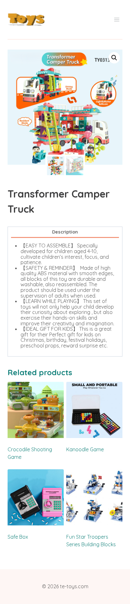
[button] (114, 57)
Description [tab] (65, 232)
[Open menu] (116, 20)
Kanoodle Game (85, 449)
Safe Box (18, 537)
